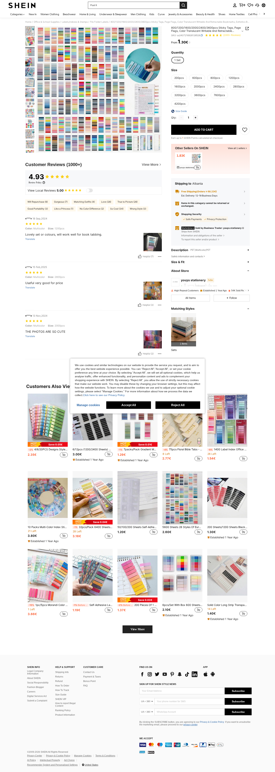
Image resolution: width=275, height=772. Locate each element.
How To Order (62, 685)
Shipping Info (62, 672)
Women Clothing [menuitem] (49, 14)
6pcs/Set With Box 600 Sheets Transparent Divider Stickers (182, 604)
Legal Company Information (35, 672)
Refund (59, 681)
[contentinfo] (195, 745)
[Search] (183, 5)
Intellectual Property (50, 760)
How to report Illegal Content (65, 704)
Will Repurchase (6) (38, 201)
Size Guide (60, 694)
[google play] (212, 676)
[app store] (205, 676)
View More (138, 629)
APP (205, 667)
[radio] (177, 60)
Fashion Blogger (35, 687)
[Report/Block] (159, 256)
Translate (30, 239)
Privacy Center (34, 755)
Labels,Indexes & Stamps (75, 22)
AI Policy (31, 760)
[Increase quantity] (195, 117)
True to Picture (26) (127, 201)
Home (28, 22)
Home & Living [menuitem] (88, 14)
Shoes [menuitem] (222, 14)
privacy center (190, 724)
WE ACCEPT (146, 738)
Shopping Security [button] (191, 214)
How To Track (62, 690)
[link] (242, 5)
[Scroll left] (259, 14)
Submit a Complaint (37, 700)
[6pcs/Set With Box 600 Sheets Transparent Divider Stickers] (182, 575)
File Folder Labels (99, 22)
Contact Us (88, 672)
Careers (31, 691)
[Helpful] (140, 256)
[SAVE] (245, 130)
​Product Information (65, 715)
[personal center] (235, 5)
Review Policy (35, 182)
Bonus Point (89, 681)
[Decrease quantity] (181, 117)
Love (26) (106, 201)
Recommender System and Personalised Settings (52, 765)
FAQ (85, 685)
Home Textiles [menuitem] (237, 14)
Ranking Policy (63, 710)
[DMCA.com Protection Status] (151, 752)
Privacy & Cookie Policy (212, 722)
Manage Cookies (82, 755)
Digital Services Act (37, 696)
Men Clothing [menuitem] (138, 14)
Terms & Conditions (105, 755)
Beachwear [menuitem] (69, 14)
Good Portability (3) (38, 208)
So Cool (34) (116, 208)
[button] (257, 5)
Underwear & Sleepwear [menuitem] (113, 14)
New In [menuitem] (33, 14)
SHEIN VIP (60, 699)
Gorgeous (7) (61, 201)
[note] (48, 444)
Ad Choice (69, 760)
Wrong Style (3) (138, 208)
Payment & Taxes (92, 676)
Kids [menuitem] (151, 14)
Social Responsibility (37, 682)
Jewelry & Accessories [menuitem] (180, 14)
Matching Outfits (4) (84, 201)
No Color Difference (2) (92, 208)
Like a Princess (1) (63, 208)
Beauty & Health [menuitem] (205, 14)
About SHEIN (34, 678)
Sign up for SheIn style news (157, 684)
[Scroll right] (264, 14)
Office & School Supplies (46, 22)
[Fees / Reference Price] (189, 42)
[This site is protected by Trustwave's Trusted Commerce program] (142, 752)
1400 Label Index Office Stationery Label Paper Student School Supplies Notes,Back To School (227, 449)
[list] (169, 674)
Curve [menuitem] (161, 14)
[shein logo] (22, 5)
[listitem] (188, 161)
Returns (59, 676)
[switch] (89, 190)
